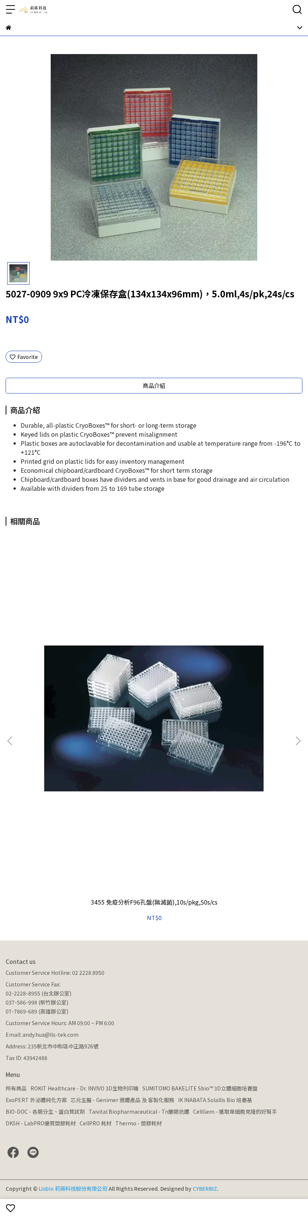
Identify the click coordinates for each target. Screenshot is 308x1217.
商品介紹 (154, 385)
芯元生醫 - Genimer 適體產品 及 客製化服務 (122, 1100)
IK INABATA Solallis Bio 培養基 (215, 1100)
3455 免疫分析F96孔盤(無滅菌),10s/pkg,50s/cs (154, 902)
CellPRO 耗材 (96, 1123)
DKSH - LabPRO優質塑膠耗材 (41, 1123)
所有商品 (16, 1088)
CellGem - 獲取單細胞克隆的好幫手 (235, 1111)
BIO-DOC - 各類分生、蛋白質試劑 (45, 1111)
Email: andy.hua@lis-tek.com (42, 1034)
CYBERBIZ (205, 1188)
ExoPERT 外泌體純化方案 (36, 1100)
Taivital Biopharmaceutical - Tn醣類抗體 (139, 1111)
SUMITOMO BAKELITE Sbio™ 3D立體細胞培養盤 (200, 1088)
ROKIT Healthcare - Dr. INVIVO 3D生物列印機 (84, 1088)
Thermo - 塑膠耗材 (138, 1123)
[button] (297, 740)
